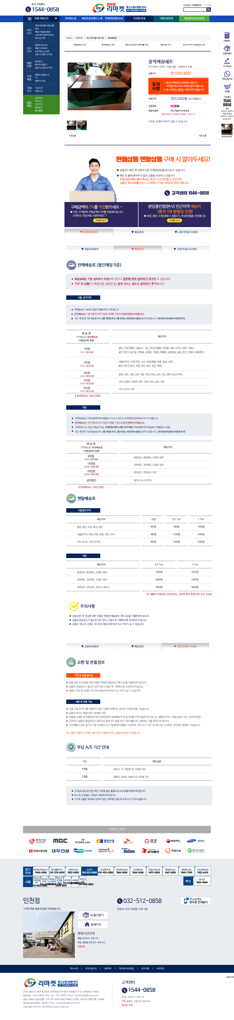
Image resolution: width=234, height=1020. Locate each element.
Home (69, 38)
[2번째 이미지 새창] (82, 125)
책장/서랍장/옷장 (42, 32)
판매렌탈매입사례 (114, 18)
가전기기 (39, 104)
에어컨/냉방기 (41, 65)
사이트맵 (160, 968)
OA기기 (38, 101)
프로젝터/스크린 (42, 51)
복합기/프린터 (41, 48)
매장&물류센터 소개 (92, 18)
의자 (37, 29)
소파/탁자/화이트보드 (44, 35)
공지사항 (145, 968)
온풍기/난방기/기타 (43, 68)
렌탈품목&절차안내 (194, 18)
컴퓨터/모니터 (41, 45)
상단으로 (230, 977)
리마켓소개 (70, 18)
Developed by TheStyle (144, 1005)
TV (36, 78)
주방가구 (39, 91)
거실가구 (39, 88)
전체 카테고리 (41, 18)
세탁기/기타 (40, 81)
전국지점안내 (90, 968)
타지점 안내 (139, 18)
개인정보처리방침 (126, 968)
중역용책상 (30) (108, 45)
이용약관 (107, 968)
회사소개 (74, 968)
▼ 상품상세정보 (88, 232)
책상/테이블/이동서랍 (44, 25)
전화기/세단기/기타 (43, 54)
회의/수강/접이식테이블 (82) (137, 45)
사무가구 (39, 98)
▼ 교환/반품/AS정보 (186, 232)
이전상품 (72, 136)
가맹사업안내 (166, 18)
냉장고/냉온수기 (42, 75)
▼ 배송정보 (137, 232)
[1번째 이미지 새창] (71, 125)
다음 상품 (202, 136)
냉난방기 (39, 61)
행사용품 (39, 111)
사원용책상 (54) (79, 45)
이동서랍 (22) (165, 45)
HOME (186, 5)
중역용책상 (112, 38)
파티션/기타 (40, 38)
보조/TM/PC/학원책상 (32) (194, 45)
